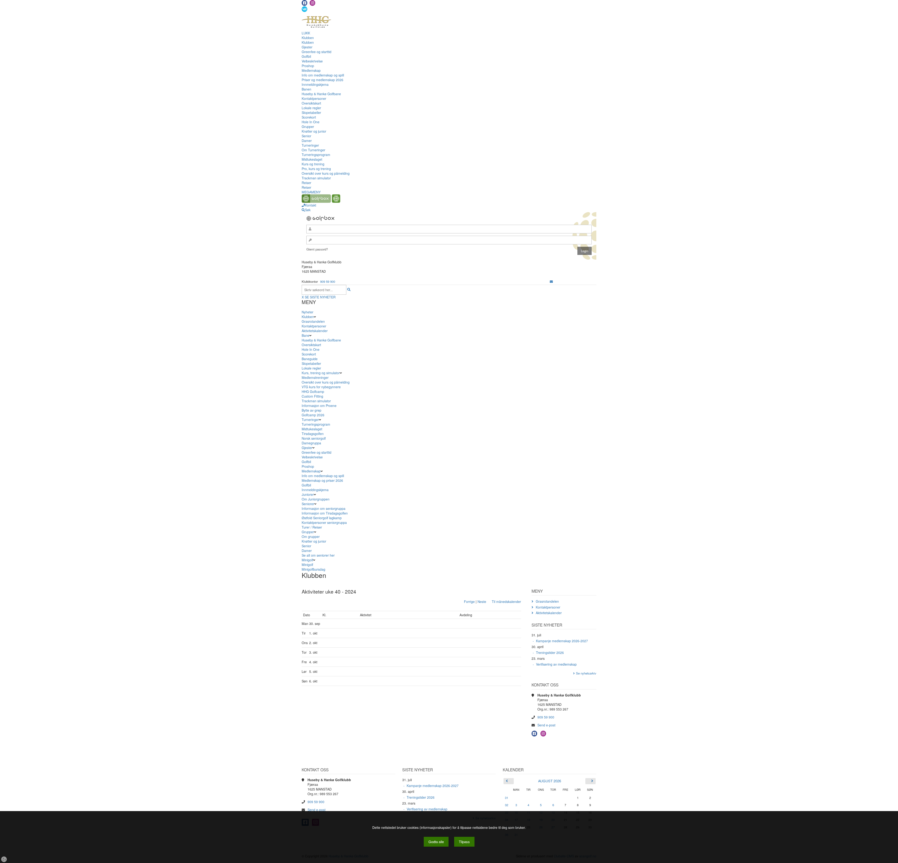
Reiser (306, 182)
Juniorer (308, 494)
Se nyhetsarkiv (586, 673)
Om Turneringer (313, 150)
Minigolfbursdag (313, 569)
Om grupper (311, 536)
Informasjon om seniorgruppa (323, 508)
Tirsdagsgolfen (313, 433)
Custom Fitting (312, 396)
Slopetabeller (311, 112)
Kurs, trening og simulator (321, 372)
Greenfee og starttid (316, 51)
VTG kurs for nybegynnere (321, 386)
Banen (306, 89)
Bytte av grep (311, 410)
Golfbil (306, 56)
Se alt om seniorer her (318, 555)
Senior (306, 136)
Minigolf (307, 560)
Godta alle (436, 841)
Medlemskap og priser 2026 (322, 480)
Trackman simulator (316, 178)
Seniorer (308, 503)
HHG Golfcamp (313, 391)
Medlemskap (311, 70)
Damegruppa (311, 443)
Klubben (308, 37)
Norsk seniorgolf (314, 438)
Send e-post (546, 725)
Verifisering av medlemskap (556, 664)
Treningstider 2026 (550, 652)
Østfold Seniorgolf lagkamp (322, 517)
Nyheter (307, 312)
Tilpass (464, 841)
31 (506, 797)
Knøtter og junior (314, 131)
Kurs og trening (313, 164)
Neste (482, 601)
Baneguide (310, 358)
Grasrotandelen (313, 321)
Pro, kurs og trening (316, 168)
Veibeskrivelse (312, 61)
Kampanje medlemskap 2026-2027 (562, 640)
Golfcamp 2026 (313, 415)
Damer (307, 140)
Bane (305, 335)
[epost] (551, 281)
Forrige (469, 601)
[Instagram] (312, 3)
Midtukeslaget (312, 159)
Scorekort (309, 117)
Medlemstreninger (315, 377)
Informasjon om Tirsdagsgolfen (325, 513)
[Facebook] (304, 3)
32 (506, 805)
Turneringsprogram (316, 154)
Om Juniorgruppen (316, 499)
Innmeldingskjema (315, 84)
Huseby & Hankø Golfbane (321, 93)
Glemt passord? (317, 249)
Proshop (308, 65)
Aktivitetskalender (315, 330)
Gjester (307, 47)
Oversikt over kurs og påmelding (326, 173)
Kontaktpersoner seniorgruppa (324, 522)
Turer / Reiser (312, 527)
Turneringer (310, 145)
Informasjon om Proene (319, 405)
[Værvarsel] (304, 9)
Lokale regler (311, 107)
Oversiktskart (311, 103)
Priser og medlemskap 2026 (322, 79)
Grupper (308, 126)
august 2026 (549, 780)
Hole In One (310, 122)
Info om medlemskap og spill (323, 75)
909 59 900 (327, 281)
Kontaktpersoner (314, 98)
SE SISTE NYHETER (320, 297)
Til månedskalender (506, 601)
